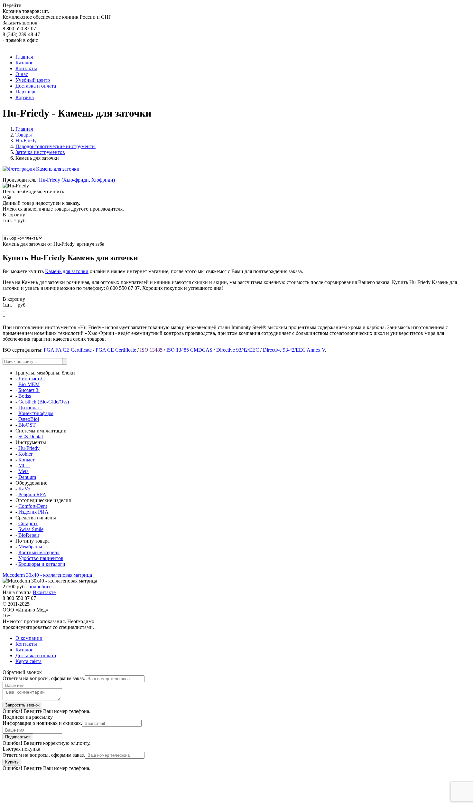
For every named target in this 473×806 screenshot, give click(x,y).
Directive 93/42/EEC (237, 350)
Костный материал (39, 552)
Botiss (24, 396)
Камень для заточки (66, 271)
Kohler (25, 454)
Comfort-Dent (32, 506)
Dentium (27, 477)
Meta (23, 471)
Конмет (26, 459)
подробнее (39, 586)
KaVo (24, 488)
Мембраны (30, 546)
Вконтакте (44, 592)
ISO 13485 (151, 350)
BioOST (27, 425)
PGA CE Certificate (116, 350)
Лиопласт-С (31, 378)
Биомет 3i (29, 390)
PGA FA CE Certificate (68, 350)
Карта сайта (28, 661)
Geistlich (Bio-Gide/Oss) (43, 401)
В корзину (14, 214)
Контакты (26, 644)
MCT (24, 465)
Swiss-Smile (30, 529)
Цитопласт (30, 407)
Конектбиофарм (35, 413)
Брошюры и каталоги (41, 564)
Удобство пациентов (40, 558)
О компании (28, 638)
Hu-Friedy (29, 448)
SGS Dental (30, 436)
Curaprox (28, 523)
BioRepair (28, 535)
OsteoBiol (28, 419)
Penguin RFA (32, 494)
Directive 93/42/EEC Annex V (294, 350)
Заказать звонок (20, 22)
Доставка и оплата (35, 655)
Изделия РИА (33, 512)
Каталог (24, 649)
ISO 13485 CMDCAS (189, 350)
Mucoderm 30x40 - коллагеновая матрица (47, 575)
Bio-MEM (29, 384)
